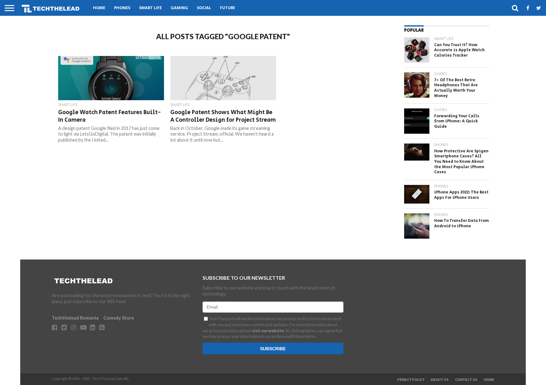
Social (204, 8)
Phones (122, 8)
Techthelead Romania (75, 318)
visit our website (268, 330)
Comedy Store (118, 318)
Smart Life (150, 8)
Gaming (179, 8)
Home (99, 8)
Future (227, 8)
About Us (440, 379)
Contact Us (466, 379)
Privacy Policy (410, 379)
